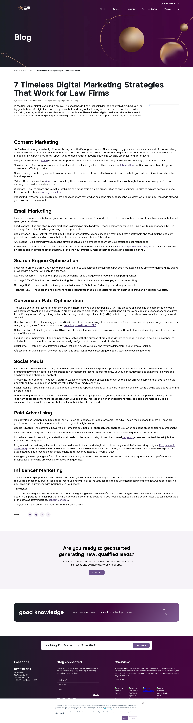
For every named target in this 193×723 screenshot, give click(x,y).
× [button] (143, 702)
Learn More (119, 680)
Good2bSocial (21, 101)
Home (16, 70)
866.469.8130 (171, 3)
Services (116, 9)
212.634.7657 (21, 680)
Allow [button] (124, 718)
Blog (30, 70)
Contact (167, 9)
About (102, 9)
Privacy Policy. (108, 709)
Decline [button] (133, 718)
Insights (131, 9)
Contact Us (97, 572)
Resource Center (149, 9)
